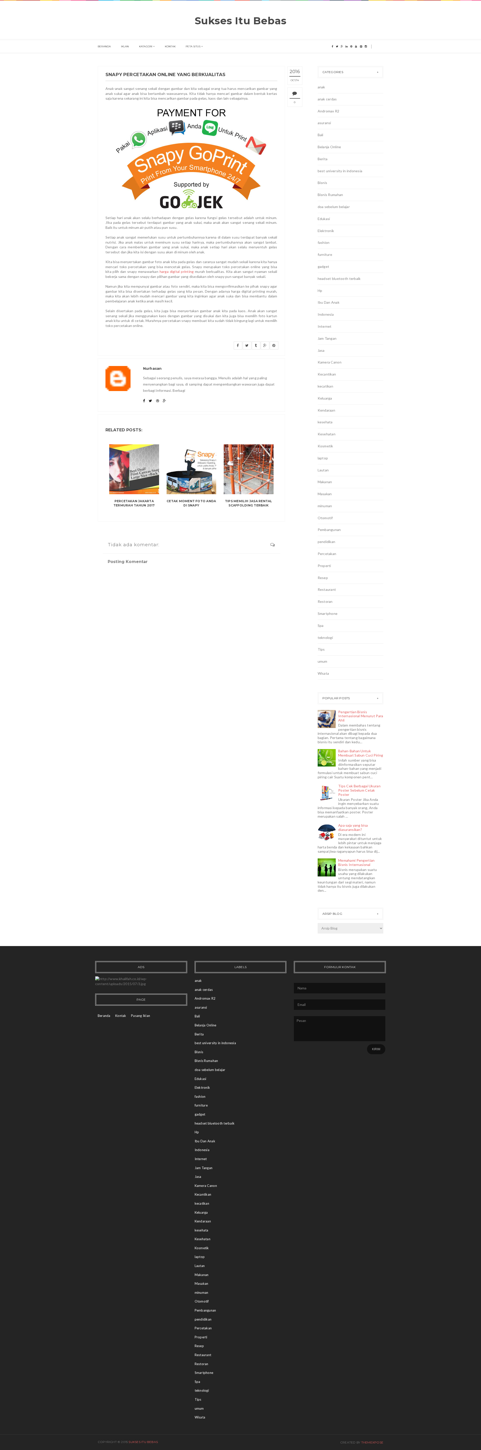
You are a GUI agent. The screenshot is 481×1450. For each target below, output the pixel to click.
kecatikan (325, 386)
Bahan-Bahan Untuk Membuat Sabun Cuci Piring (360, 753)
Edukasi (324, 219)
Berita (323, 159)
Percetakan (327, 554)
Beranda (104, 46)
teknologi (325, 637)
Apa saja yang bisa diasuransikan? (353, 827)
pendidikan (326, 541)
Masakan (325, 494)
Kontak (170, 46)
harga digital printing (177, 271)
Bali (320, 135)
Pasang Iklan (140, 1016)
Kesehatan (327, 434)
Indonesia (326, 314)
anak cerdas (327, 99)
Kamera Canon (329, 362)
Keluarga (325, 398)
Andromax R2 (328, 111)
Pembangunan (329, 529)
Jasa (321, 350)
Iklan (125, 46)
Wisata (323, 673)
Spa (321, 625)
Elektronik (326, 231)
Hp (320, 290)
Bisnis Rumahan (330, 195)
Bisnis (322, 182)
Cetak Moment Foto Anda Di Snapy (191, 503)
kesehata (325, 422)
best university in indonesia (340, 171)
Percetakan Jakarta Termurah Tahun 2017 (134, 503)
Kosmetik (325, 446)
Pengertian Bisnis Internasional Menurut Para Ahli (360, 716)
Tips (321, 649)
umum (322, 661)
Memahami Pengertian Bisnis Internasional (356, 862)
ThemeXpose (372, 1442)
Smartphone (328, 613)
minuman (325, 506)
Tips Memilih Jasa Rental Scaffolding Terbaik (248, 503)
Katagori (146, 46)
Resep (323, 578)
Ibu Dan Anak (328, 302)
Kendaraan (326, 410)
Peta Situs (193, 46)
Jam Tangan (327, 338)
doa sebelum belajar (334, 207)
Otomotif (325, 518)
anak (321, 87)
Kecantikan (327, 374)
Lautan (323, 470)
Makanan (325, 482)
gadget (323, 266)
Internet (325, 326)
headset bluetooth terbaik (339, 278)
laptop (323, 458)
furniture (325, 254)
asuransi (324, 123)
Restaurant (327, 589)
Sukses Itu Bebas (241, 21)
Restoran (325, 601)
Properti (324, 566)
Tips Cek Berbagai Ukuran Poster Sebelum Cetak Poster (359, 790)
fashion (324, 242)
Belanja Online (329, 147)
